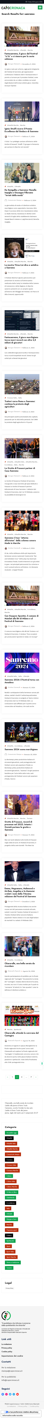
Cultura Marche (12, 1187)
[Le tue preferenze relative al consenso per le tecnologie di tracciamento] (42, 1063)
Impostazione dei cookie (12, 1356)
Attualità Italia (20, 462)
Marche (30, 50)
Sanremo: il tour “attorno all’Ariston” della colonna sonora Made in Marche (20, 540)
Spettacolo (17, 1029)
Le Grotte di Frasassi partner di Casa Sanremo (20, 469)
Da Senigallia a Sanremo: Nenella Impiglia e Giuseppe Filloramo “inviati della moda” (20, 193)
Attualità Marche (13, 50)
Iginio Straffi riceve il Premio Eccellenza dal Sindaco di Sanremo (21, 130)
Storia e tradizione (13, 1262)
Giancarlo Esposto (14, 971)
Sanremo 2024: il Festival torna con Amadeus (22, 681)
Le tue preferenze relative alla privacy (23, 1412)
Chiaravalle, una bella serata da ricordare (20, 965)
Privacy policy (7, 1348)
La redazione (7, 1344)
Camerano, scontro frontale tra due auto (19, 1108)
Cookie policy (7, 1351)
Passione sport (12, 1230)
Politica (9, 1235)
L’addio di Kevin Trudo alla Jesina (16, 1110)
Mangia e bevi (11, 1219)
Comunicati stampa (13, 1154)
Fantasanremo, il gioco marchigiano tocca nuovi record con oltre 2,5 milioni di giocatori (21, 340)
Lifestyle (23, 50)
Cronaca (9, 1160)
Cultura (9, 1176)
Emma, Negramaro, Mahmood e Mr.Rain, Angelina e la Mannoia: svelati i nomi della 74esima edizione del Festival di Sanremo (20, 892)
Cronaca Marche (12, 1170)
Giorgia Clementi (14, 64)
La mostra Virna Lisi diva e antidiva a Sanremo (21, 266)
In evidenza (9, 465)
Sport (8, 1246)
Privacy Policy (9, 1288)
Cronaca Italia (12, 398)
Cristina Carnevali (14, 548)
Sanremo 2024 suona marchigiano (21, 749)
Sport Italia (10, 1251)
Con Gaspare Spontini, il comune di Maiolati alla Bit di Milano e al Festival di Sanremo (21, 618)
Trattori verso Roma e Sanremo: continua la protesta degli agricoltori (20, 404)
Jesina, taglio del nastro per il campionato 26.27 (21, 1113)
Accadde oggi (11, 1133)
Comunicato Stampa (15, 200)
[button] (40, 7)
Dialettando (10, 1197)
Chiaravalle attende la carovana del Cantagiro (22, 1034)
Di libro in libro (12, 1192)
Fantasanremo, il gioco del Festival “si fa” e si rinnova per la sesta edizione (21, 56)
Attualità (10, 186)
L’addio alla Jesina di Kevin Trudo (16, 1105)
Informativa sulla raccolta (13, 1415)
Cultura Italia (11, 1181)
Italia (20, 398)
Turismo (29, 818)
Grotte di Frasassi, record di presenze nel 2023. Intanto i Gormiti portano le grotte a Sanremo (18, 825)
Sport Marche (11, 1257)
